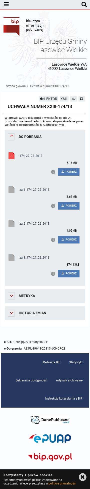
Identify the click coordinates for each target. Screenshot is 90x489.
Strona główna (16, 86)
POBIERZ (71, 171)
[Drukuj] (81, 99)
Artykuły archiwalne (69, 380)
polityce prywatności (62, 483)
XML (64, 99)
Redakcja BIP (51, 362)
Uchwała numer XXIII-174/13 (49, 86)
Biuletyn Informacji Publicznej (24, 27)
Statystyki (75, 362)
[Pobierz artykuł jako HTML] (73, 99)
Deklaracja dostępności (31, 380)
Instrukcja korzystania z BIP (63, 398)
